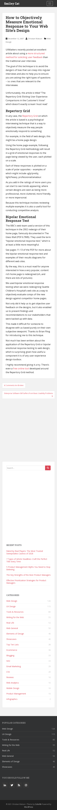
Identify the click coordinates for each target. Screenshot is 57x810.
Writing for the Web (15, 617)
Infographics (11, 699)
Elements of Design (15, 633)
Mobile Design (12, 688)
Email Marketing (13, 666)
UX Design (11, 606)
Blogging (10, 655)
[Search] (48, 468)
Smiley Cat (11, 3)
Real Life (10, 622)
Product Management (16, 693)
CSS (8, 671)
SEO (8, 661)
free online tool (21, 368)
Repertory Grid (30, 115)
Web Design (11, 601)
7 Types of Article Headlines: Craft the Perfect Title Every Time (26, 560)
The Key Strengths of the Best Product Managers (28, 575)
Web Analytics (12, 682)
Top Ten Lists (12, 644)
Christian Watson (35, 38)
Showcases (11, 639)
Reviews (10, 677)
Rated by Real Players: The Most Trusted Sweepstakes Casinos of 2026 (24, 552)
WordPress (28, 807)
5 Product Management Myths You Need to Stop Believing (28, 568)
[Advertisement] (28, 431)
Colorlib (38, 804)
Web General (12, 628)
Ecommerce (11, 650)
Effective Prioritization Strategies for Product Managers (26, 581)
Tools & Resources (15, 612)
